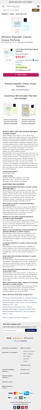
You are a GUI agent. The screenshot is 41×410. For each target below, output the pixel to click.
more (16, 305)
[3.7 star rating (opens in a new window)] (18, 338)
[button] (3, 6)
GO (36, 10)
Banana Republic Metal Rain (12, 311)
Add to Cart (22, 74)
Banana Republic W (17, 298)
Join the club (21, 14)
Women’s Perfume (29, 351)
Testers (25, 361)
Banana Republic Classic (17, 307)
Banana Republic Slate (27, 309)
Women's (4, 14)
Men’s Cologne (28, 354)
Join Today (31, 330)
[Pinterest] (22, 407)
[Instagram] (26, 407)
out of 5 (28, 338)
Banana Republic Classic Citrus (13, 302)
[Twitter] (18, 407)
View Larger (8, 60)
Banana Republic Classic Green (22, 300)
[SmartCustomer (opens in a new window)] (20, 341)
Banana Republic (10, 42)
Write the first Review (20, 90)
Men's (12, 14)
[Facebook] (14, 407)
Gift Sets (26, 359)
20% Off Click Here (21, 67)
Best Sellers (27, 356)
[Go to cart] (38, 6)
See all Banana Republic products (16, 317)
